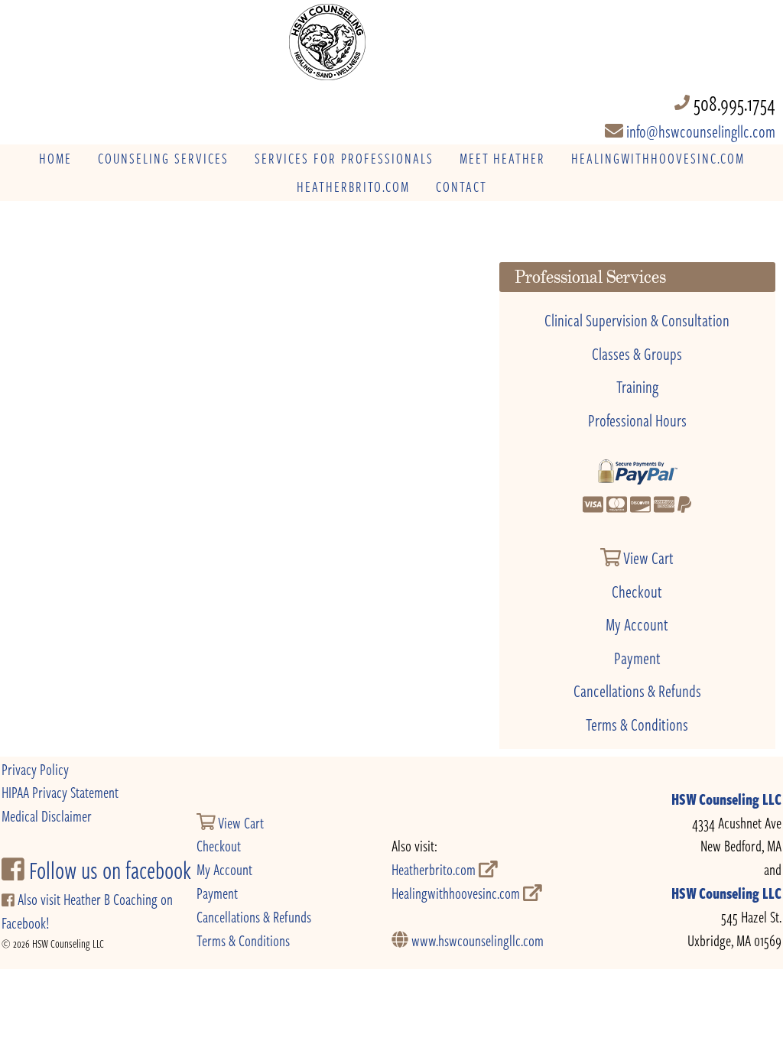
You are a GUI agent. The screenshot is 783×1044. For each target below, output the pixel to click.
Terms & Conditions (637, 724)
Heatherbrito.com (435, 869)
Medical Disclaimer (47, 816)
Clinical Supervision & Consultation (636, 319)
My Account (637, 623)
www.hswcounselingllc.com (476, 940)
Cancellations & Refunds (637, 690)
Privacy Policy (35, 769)
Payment (637, 657)
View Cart (647, 557)
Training (637, 386)
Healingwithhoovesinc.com (457, 893)
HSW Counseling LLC (726, 799)
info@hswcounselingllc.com (699, 130)
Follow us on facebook (107, 869)
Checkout (637, 591)
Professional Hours (637, 419)
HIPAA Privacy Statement (60, 792)
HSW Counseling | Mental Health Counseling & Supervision (392, 42)
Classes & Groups (637, 353)
